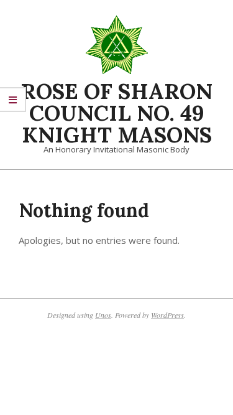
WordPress (167, 315)
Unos (103, 315)
